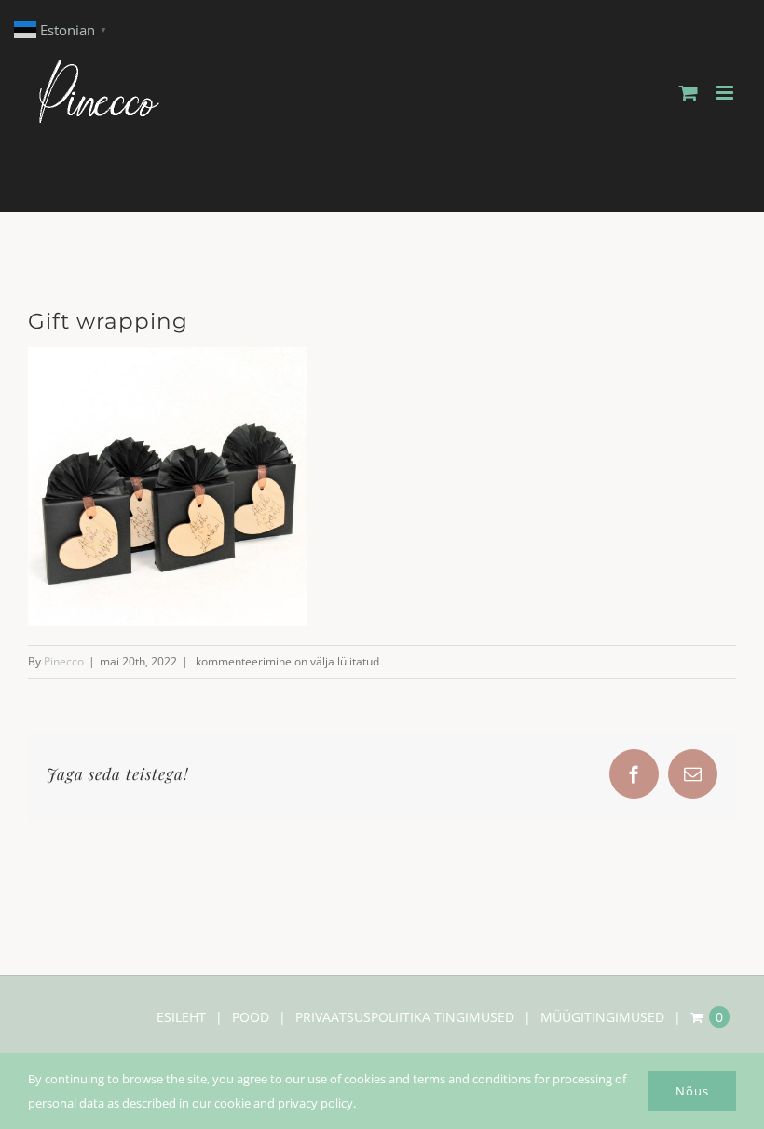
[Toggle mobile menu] (726, 92)
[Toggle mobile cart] (688, 92)
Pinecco (64, 661)
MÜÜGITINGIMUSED (602, 1017)
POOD (250, 1017)
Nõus (692, 1090)
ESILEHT (181, 1017)
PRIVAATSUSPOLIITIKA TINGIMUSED (404, 1017)
